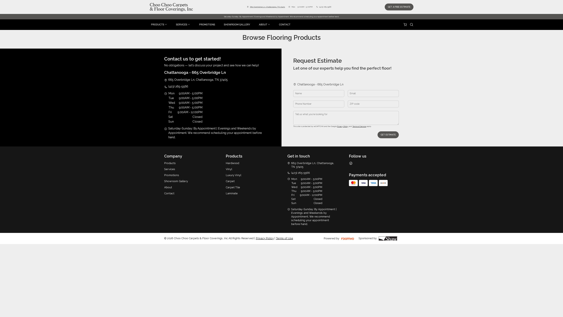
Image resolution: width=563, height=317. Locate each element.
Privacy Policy (342, 126)
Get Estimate (388, 135)
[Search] (411, 25)
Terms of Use (284, 238)
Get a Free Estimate (399, 7)
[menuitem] (159, 24)
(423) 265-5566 (325, 7)
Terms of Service (359, 126)
